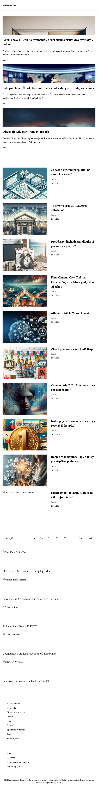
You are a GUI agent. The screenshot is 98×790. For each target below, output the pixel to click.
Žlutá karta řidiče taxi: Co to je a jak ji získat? (27, 571)
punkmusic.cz (9, 5)
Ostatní (5, 60)
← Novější (8, 538)
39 (80, 538)
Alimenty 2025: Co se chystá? (70, 313)
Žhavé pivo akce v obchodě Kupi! (73, 349)
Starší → (91, 538)
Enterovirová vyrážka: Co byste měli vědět (26, 680)
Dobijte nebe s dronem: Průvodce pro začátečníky (29, 653)
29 (33, 538)
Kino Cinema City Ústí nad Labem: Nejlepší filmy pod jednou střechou (73, 282)
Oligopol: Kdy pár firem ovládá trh (26, 131)
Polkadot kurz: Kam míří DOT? (20, 626)
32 (57, 538)
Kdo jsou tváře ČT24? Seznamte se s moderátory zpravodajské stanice (49, 88)
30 (41, 538)
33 (65, 538)
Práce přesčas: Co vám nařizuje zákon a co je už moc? (31, 598)
